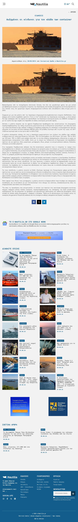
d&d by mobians (39, 519)
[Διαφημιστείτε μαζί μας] (39, 235)
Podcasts (24, 497)
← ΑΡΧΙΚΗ (72, 12)
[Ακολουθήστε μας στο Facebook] (7, 499)
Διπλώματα (40, 479)
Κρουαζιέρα (24, 489)
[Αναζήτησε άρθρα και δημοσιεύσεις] (73, 4)
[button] (34, 202)
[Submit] (73, 493)
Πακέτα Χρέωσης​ (58, 482)
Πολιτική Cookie (23, 516)
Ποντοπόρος (24, 492)
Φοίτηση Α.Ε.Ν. (42, 484)
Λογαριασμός (57, 484)
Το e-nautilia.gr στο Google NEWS (27, 222)
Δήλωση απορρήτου (35, 516)
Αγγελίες (56, 479)
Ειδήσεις (39, 15)
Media (22, 495)
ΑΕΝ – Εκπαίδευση (27, 487)
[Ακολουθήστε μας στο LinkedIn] (15, 499)
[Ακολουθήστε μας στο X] (11, 499)
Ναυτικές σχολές (43, 482)
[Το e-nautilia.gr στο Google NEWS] (4, 223)
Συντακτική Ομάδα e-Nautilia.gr (53, 61)
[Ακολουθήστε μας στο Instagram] (3, 499)
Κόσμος (23, 482)
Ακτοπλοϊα (24, 484)
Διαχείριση (46, 516)
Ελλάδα (23, 479)
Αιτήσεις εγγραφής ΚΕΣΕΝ (43, 488)
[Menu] (4, 4)
